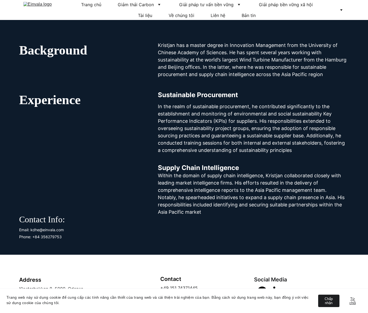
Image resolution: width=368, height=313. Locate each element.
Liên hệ (218, 15)
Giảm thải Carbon (136, 4)
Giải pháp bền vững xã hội (286, 4)
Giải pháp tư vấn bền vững (206, 4)
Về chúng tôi (181, 15)
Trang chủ (91, 4)
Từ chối (352, 301)
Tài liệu (145, 15)
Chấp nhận (329, 301)
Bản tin (249, 15)
